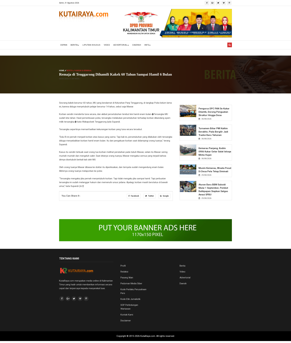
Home (62, 71)
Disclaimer (125, 320)
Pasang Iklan (126, 277)
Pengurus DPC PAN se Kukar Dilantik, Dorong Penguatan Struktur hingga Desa (214, 112)
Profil (123, 265)
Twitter (151, 196)
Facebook (134, 196)
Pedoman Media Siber (131, 283)
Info (146, 45)
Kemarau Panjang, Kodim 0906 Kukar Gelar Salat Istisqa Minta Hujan (215, 151)
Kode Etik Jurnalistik (130, 299)
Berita (74, 45)
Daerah (136, 45)
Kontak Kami (126, 314)
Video (107, 45)
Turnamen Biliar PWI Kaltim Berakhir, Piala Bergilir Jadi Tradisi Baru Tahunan (213, 131)
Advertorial (120, 45)
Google (165, 196)
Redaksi (124, 271)
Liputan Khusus (91, 45)
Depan (63, 45)
